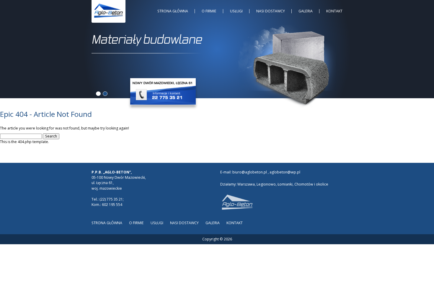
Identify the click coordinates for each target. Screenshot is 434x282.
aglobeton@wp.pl (285, 172)
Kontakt (334, 11)
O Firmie (209, 11)
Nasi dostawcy (270, 11)
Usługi (236, 11)
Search (51, 136)
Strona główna (172, 11)
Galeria (305, 11)
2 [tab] (105, 93)
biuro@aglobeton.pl (249, 172)
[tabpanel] (217, 45)
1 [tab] (98, 93)
